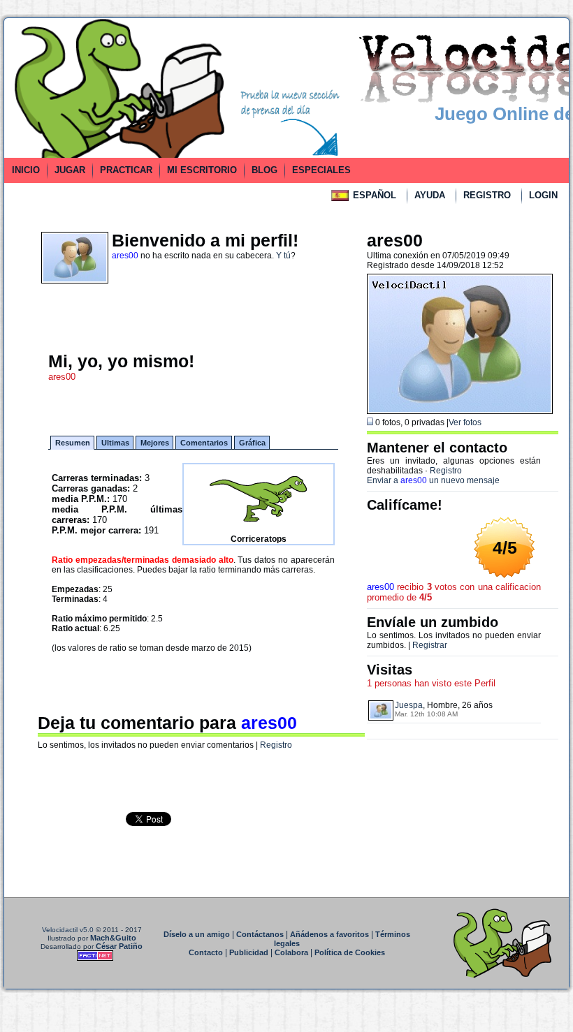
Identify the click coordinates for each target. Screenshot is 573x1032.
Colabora (291, 952)
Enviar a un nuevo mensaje (433, 480)
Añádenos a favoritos (329, 934)
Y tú (283, 255)
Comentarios (204, 442)
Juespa (409, 705)
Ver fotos (465, 422)
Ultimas (115, 442)
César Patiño (119, 946)
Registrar (429, 645)
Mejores (154, 442)
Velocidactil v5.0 (68, 930)
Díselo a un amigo (197, 934)
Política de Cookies (349, 952)
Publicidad (248, 952)
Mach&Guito (113, 938)
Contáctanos (260, 934)
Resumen (72, 442)
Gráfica (252, 442)
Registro (276, 745)
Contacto (206, 952)
